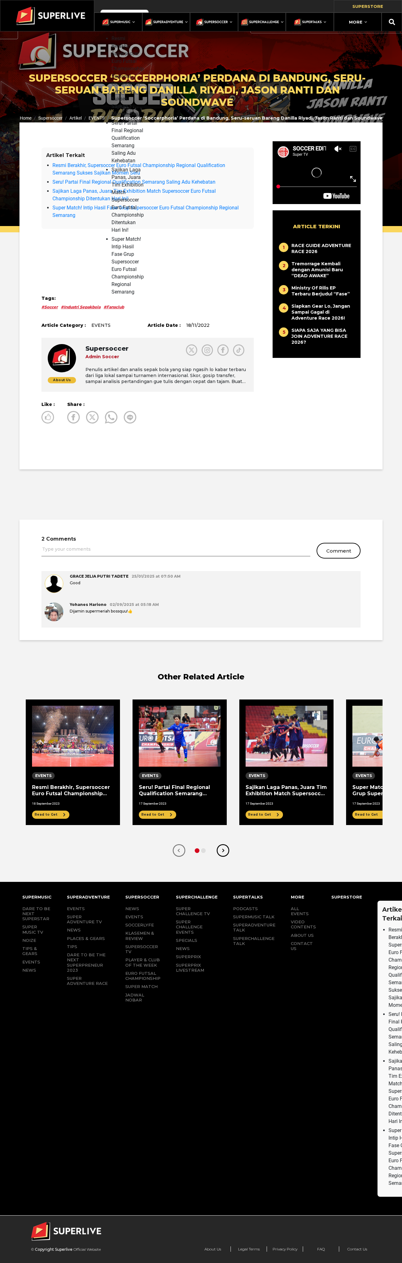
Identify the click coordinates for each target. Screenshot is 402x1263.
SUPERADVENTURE (88, 896)
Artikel (75, 118)
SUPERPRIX (188, 956)
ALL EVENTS (300, 911)
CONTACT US (302, 946)
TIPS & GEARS (29, 951)
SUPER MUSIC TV (32, 929)
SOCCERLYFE (139, 924)
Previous (179, 850)
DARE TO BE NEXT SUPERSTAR (36, 913)
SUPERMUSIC (37, 896)
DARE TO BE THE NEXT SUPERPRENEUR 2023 (86, 962)
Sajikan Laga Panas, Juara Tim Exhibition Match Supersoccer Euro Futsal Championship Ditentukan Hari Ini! (127, 200)
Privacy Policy (285, 1249)
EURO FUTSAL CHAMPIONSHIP (142, 976)
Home (25, 118)
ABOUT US (302, 935)
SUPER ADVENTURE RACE (87, 981)
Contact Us (357, 1249)
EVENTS (97, 118)
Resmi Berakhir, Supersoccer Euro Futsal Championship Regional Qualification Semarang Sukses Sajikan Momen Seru (127, 76)
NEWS (29, 970)
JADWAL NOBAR (134, 997)
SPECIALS (186, 940)
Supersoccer (50, 118)
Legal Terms (249, 1249)
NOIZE (29, 940)
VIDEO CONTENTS (303, 924)
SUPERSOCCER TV (141, 949)
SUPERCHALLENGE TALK (253, 941)
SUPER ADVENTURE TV (84, 919)
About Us (212, 1249)
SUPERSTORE (346, 896)
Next (223, 850)
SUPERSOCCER (142, 896)
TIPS (72, 946)
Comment (338, 551)
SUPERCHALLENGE (197, 896)
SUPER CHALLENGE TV (193, 911)
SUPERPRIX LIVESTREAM (190, 968)
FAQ (321, 1249)
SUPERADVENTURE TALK (254, 927)
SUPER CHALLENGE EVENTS (189, 927)
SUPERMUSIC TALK (253, 916)
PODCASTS (245, 908)
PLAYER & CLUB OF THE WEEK (142, 962)
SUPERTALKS (248, 896)
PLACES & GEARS (86, 938)
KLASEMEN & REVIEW (139, 936)
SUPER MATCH (141, 986)
